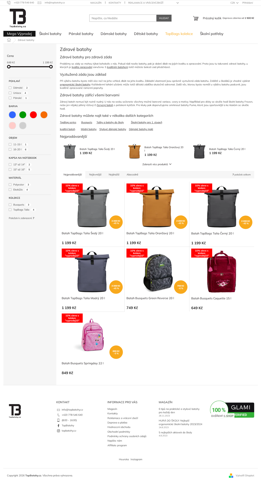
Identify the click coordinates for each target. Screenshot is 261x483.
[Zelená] (22, 114)
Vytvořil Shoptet (245, 475)
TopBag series (68, 122)
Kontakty (115, 2)
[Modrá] (12, 114)
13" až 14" (21, 164)
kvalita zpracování (82, 67)
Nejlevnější (95, 174)
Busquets (21, 204)
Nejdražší (114, 174)
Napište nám (114, 440)
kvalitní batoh (67, 129)
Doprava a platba (117, 422)
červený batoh (105, 105)
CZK (233, 2)
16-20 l (19, 149)
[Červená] (33, 114)
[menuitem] (19, 34)
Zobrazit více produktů (155, 164)
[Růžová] (12, 125)
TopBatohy (68, 425)
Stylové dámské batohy (112, 129)
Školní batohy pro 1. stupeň (146, 122)
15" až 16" (21, 169)
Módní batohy (89, 129)
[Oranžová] (44, 114)
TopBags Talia (23, 209)
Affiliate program (117, 445)
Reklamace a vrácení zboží (145, 2)
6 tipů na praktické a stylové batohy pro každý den (179, 410)
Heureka (124, 459)
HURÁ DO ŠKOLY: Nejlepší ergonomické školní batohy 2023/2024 (180, 422)
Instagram (136, 459)
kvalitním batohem (117, 67)
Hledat (164, 18)
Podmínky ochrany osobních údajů (126, 436)
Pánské (20, 98)
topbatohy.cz (69, 430)
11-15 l (19, 144)
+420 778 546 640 (72, 414)
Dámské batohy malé (141, 129)
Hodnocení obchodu (118, 427)
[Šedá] (22, 125)
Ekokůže (20, 189)
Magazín (96, 2)
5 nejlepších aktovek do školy (175, 432)
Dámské (20, 87)
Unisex (19, 93)
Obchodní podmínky (118, 431)
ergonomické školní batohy (75, 84)
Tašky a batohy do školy (110, 122)
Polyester (21, 184)
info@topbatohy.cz (72, 409)
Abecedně (132, 174)
